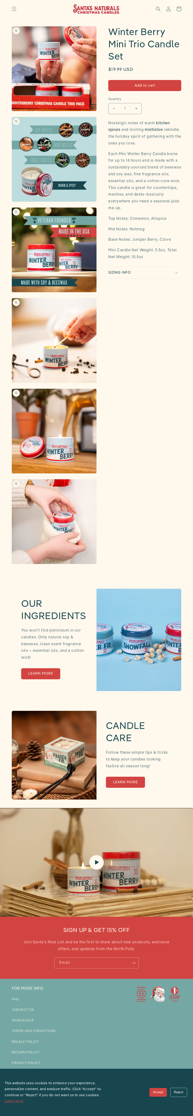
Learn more (14, 1101)
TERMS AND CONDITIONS (34, 1031)
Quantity (114, 99)
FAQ (15, 999)
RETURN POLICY (26, 1052)
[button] (14, 9)
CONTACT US (23, 1010)
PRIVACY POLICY (26, 1063)
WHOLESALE (23, 1020)
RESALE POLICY (25, 1042)
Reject (178, 1092)
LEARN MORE (40, 673)
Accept (158, 1092)
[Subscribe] (133, 962)
